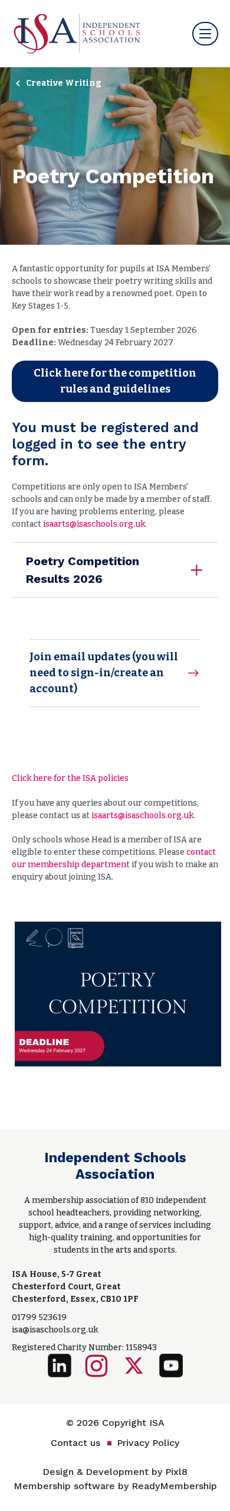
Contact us (75, 1442)
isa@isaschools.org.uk (55, 1330)
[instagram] (97, 1365)
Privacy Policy (148, 1442)
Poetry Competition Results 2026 (82, 570)
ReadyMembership (174, 1485)
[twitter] (134, 1365)
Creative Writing (63, 83)
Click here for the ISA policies (70, 778)
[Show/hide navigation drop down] (205, 34)
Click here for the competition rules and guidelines (115, 381)
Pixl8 (176, 1471)
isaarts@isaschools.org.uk (94, 524)
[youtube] (171, 1365)
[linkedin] (59, 1365)
